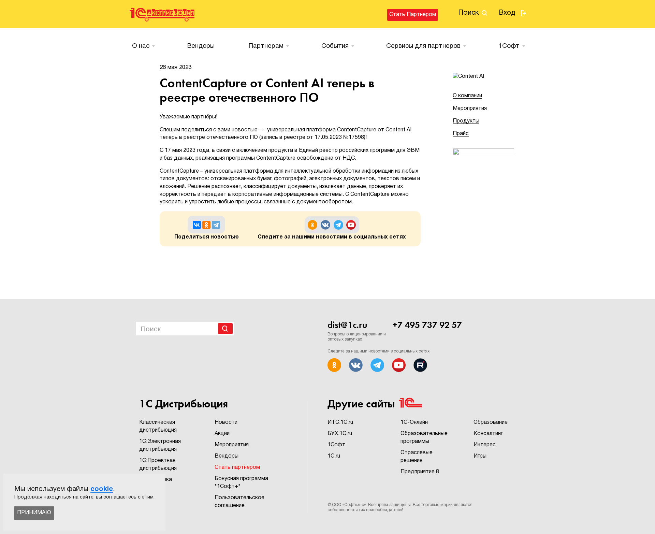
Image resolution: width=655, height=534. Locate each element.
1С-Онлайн (414, 422)
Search (225, 328)
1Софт (336, 445)
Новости (226, 422)
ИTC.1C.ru (340, 422)
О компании (467, 95)
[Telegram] (216, 225)
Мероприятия (470, 108)
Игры (480, 456)
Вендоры (201, 46)
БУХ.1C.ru (340, 433)
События (335, 46)
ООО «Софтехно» (349, 505)
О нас (140, 46)
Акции (222, 433)
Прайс (461, 133)
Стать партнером (412, 14)
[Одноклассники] (206, 225)
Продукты (466, 121)
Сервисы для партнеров (423, 46)
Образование (491, 422)
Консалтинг (488, 433)
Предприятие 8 (420, 472)
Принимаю (34, 512)
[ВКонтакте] (197, 225)
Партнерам (266, 46)
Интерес (485, 445)
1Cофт (509, 46)
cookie (101, 489)
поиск (468, 13)
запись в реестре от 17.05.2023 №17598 (312, 137)
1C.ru (334, 456)
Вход (507, 13)
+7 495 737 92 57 (427, 324)
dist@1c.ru (347, 324)
